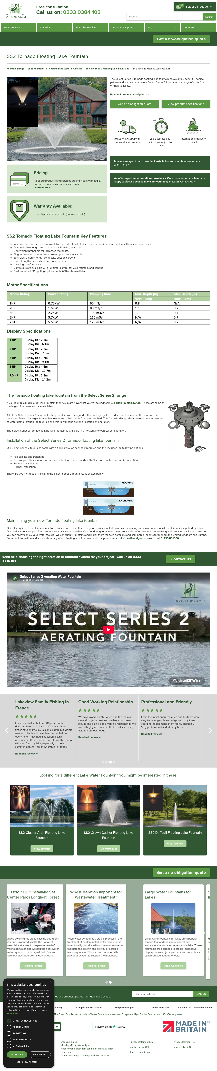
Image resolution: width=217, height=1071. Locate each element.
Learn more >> (42, 187)
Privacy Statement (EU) (184, 1042)
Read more (12, 1013)
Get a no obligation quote (134, 104)
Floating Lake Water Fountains (65, 68)
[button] (195, 6)
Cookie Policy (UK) (139, 1047)
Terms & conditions (140, 1052)
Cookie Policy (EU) (182, 1047)
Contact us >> (188, 181)
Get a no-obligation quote (181, 39)
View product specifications (186, 104)
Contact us (181, 559)
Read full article (45, 966)
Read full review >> (26, 754)
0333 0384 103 (82, 12)
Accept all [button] (17, 1054)
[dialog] (28, 1023)
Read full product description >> (129, 94)
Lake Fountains (36, 68)
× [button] (50, 982)
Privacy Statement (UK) (141, 1042)
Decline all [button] (40, 1054)
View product (42, 849)
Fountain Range (15, 68)
